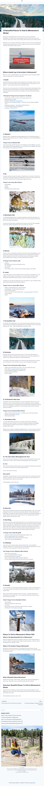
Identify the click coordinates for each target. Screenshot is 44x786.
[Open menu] (22, 1)
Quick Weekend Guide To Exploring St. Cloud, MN (12, 721)
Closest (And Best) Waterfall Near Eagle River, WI (11, 723)
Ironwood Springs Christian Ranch (19, 368)
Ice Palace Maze (12, 553)
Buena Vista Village (18, 607)
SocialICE (10, 373)
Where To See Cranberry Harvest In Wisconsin (11, 715)
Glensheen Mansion (16, 102)
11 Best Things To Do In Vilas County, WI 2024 (11, 702)
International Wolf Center (14, 188)
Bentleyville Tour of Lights (10, 99)
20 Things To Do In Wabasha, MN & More (13, 147)
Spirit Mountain (19, 100)
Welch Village (12, 536)
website (31, 559)
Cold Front (7, 108)
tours (22, 362)
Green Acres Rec (16, 556)
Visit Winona (23, 268)
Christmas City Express (10, 105)
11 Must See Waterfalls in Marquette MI (9, 717)
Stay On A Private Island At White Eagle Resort (11, 719)
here (23, 289)
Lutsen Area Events (28, 291)
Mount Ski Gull (16, 414)
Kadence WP (32, 782)
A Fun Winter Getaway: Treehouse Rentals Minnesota (33, 703)
